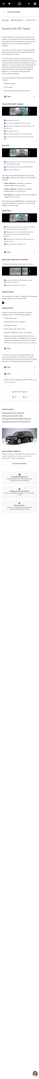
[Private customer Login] (35, 4)
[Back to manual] (4, 12)
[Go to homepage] (19, 4)
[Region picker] (28, 3)
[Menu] (3, 3)
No (24, 397)
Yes (13, 397)
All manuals (5, 20)
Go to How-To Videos (20, 464)
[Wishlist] (9, 3)
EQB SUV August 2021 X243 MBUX (17, 20)
